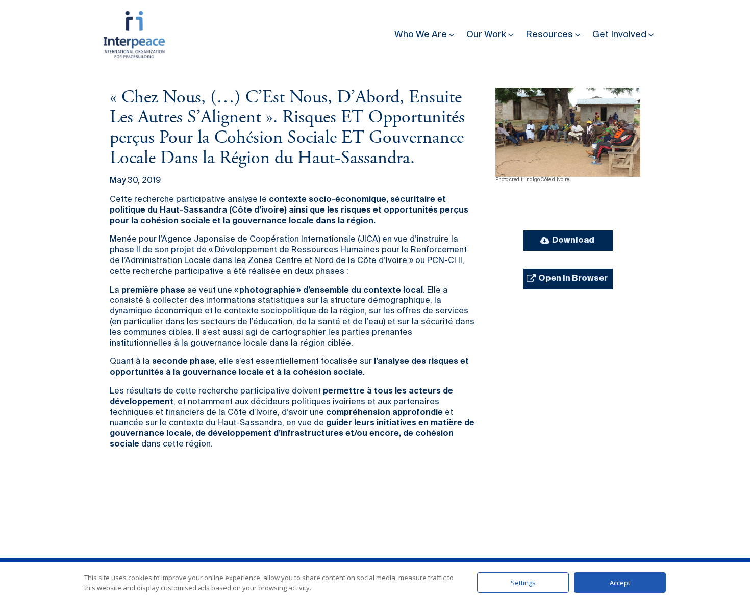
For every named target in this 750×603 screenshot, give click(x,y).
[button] (425, 32)
